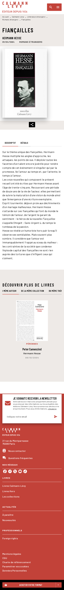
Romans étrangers (10, 20)
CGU (4, 558)
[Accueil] (14, 7)
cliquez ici (52, 409)
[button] (31, 42)
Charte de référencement (16, 562)
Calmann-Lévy (18, 17)
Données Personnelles (14, 570)
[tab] (10, 142)
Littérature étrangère (36, 17)
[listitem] (4, 471)
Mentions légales (11, 553)
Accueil (5, 17)
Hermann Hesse (12, 38)
